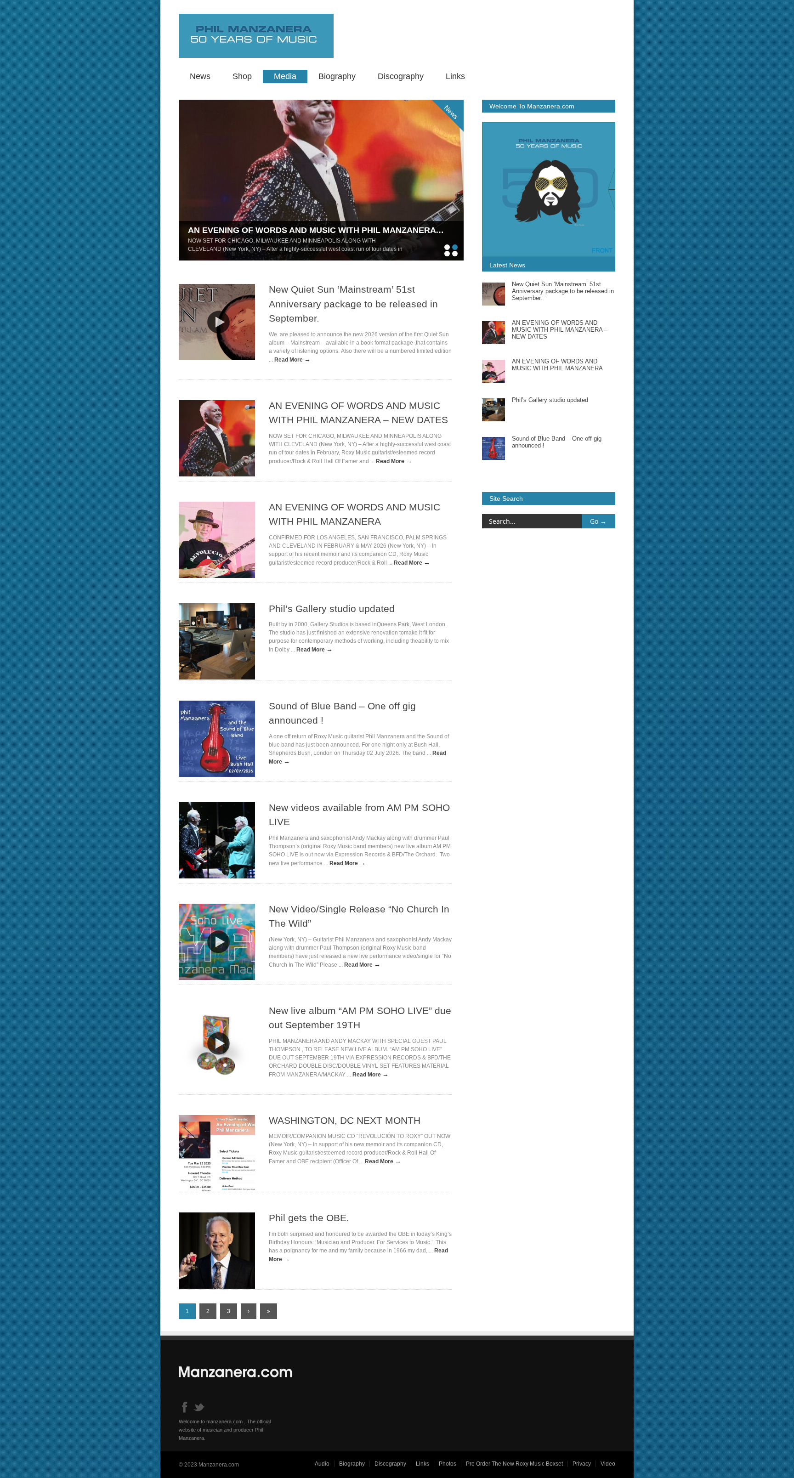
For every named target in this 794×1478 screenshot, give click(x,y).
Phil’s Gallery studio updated (332, 608)
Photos (447, 1464)
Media (285, 76)
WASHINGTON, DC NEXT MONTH (344, 1120)
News (200, 76)
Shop (242, 76)
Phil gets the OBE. (309, 1217)
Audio (322, 1464)
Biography (337, 76)
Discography (401, 76)
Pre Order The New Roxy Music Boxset (514, 1464)
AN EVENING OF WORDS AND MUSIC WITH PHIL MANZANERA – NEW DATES (341, 230)
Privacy (582, 1464)
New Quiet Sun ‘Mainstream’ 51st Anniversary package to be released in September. (353, 303)
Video (608, 1464)
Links (455, 76)
